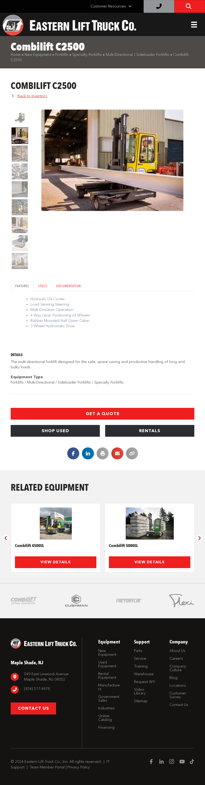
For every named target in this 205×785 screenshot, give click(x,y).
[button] (102, 414)
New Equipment (38, 54)
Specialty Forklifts (87, 54)
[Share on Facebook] (73, 453)
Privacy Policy (79, 767)
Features (22, 286)
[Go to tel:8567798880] (44, 689)
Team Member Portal (47, 767)
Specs (42, 286)
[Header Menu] (194, 24)
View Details (56, 562)
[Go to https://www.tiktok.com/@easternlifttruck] (192, 762)
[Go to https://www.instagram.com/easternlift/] (171, 762)
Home (16, 54)
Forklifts (61, 54)
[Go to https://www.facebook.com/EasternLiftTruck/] (151, 762)
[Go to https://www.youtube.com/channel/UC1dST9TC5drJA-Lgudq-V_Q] (181, 762)
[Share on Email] (117, 453)
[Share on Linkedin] (88, 453)
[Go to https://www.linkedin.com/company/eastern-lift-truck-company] (161, 762)
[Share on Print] (103, 453)
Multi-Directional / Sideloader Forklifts (137, 54)
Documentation (68, 286)
